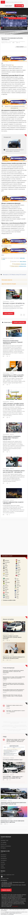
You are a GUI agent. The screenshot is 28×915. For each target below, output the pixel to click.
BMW (6, 567)
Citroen (6, 575)
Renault (18, 584)
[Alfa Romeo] (4, 560)
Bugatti (6, 569)
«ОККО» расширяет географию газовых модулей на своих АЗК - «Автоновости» (13, 404)
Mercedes (6, 589)
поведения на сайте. (22, 266)
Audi (6, 563)
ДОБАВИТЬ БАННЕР (11, 17)
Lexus (6, 580)
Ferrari (19, 562)
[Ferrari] (16, 562)
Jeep (18, 572)
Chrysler (6, 572)
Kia (18, 575)
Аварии (2, 866)
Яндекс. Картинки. (23, 261)
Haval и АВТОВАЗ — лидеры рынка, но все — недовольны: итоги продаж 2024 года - (13, 777)
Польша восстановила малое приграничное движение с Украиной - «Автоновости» (13, 342)
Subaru (18, 590)
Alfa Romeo (7, 560)
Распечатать (8, 42)
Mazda (6, 587)
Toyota (18, 594)
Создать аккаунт (8, 5)
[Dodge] (16, 560)
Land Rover (7, 578)
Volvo (18, 597)
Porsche (18, 582)
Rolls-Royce (19, 585)
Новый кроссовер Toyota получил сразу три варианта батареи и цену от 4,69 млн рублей (12, 695)
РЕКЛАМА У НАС (4, 840)
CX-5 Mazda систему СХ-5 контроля (17, 274)
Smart (18, 589)
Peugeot (18, 580)
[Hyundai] (16, 569)
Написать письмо (6, 890)
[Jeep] (16, 572)
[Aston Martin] (4, 562)
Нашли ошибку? (20, 46)
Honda (19, 567)
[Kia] (16, 575)
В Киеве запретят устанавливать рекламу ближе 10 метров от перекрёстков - (12, 438)
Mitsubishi (7, 592)
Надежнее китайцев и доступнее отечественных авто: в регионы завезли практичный (12, 637)
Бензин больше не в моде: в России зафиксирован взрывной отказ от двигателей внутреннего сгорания (14, 678)
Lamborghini (7, 582)
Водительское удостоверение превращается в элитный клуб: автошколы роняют (14, 657)
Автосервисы (3, 860)
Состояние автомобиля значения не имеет (13, 759)
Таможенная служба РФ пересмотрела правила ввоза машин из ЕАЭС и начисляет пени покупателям (13, 671)
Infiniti (19, 570)
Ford (18, 565)
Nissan (6, 594)
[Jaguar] (16, 574)
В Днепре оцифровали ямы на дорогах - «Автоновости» (13, 502)
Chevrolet (6, 574)
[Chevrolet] (4, 574)
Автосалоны (3, 856)
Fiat (18, 563)
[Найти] (3, 2)
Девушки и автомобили (6, 846)
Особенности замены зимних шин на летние (14, 706)
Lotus (6, 584)
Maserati (6, 585)
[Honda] (16, 567)
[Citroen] (4, 575)
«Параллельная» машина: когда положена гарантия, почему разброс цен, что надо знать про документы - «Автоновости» (15, 740)
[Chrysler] (4, 572)
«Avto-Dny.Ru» (15, 906)
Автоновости (15, 41)
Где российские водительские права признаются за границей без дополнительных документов (13, 690)
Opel (17, 578)
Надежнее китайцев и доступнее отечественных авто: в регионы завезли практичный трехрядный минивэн (13, 684)
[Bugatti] (4, 569)
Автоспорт (3, 864)
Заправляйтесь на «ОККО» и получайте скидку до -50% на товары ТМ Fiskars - (13, 375)
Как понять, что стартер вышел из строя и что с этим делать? (15, 711)
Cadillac (6, 570)
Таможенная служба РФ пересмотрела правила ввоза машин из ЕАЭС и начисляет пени (13, 803)
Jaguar (19, 574)
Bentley (6, 565)
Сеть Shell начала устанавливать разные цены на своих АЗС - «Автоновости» (14, 471)
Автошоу (3, 862)
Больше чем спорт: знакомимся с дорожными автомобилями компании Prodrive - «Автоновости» (14, 28)
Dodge (19, 560)
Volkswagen (7, 597)
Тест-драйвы (3, 842)
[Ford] (16, 565)
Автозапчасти (4, 858)
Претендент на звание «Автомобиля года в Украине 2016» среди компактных (14, 303)
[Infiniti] (16, 570)
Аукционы (3, 867)
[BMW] (4, 567)
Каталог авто (3, 844)
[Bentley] (4, 565)
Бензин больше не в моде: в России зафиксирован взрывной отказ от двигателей (12, 821)
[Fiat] (16, 563)
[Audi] (4, 563)
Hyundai (19, 569)
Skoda (18, 587)
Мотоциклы (3, 847)
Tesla (17, 592)
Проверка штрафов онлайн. (9, 600)
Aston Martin (7, 562)
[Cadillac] (4, 570)
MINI (6, 590)
